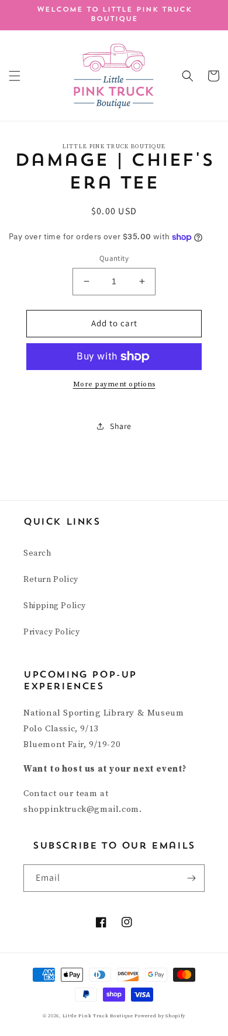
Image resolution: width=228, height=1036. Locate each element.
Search (37, 553)
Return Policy (50, 579)
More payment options (114, 384)
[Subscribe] (191, 878)
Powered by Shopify (159, 1016)
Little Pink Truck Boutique (99, 1016)
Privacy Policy (51, 632)
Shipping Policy (54, 606)
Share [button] (121, 426)
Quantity (114, 258)
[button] (14, 76)
